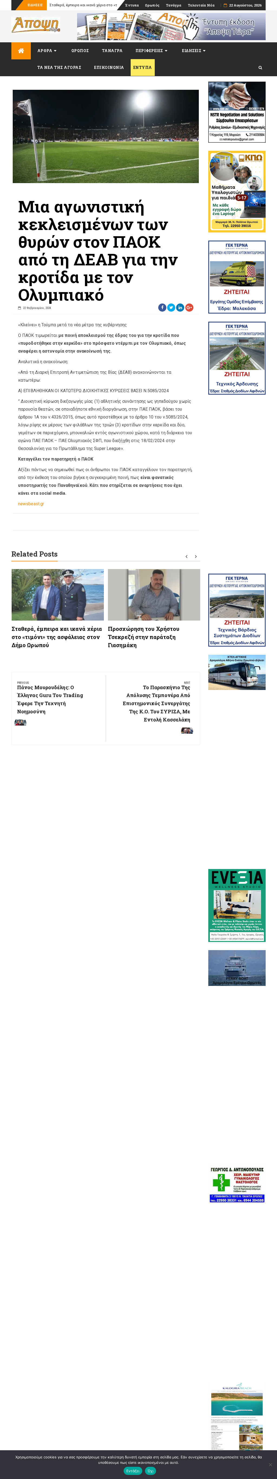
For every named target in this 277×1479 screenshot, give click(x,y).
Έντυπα (132, 5)
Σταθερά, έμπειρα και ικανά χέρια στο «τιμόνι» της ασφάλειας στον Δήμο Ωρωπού (57, 637)
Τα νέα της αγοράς (59, 67)
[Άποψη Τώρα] (21, 50)
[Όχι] (270, 1464)
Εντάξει (133, 1471)
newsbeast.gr (31, 503)
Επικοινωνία (109, 67)
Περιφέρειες (149, 50)
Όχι (151, 1471)
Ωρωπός (152, 5)
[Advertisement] (237, 484)
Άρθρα (44, 50)
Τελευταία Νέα (201, 5)
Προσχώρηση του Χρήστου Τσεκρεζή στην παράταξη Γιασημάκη (143, 637)
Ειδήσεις (191, 50)
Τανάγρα (174, 5)
